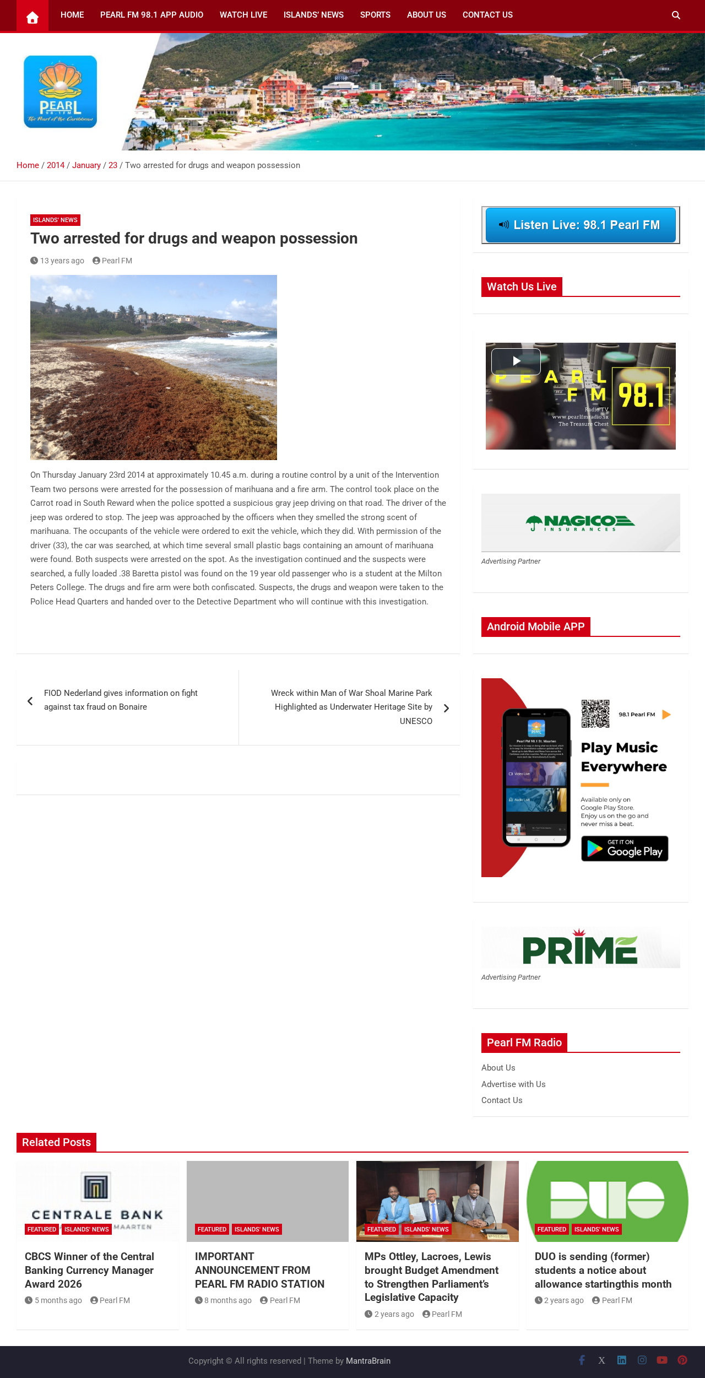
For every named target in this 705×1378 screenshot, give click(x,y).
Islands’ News (314, 15)
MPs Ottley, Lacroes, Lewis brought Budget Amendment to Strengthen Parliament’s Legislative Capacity (431, 1277)
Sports (375, 15)
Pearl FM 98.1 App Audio (151, 15)
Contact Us (488, 15)
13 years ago (62, 260)
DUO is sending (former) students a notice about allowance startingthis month (603, 1270)
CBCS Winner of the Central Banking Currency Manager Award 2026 (89, 1270)
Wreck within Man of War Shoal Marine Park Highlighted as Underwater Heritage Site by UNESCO (351, 707)
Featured (42, 1229)
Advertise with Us (513, 1084)
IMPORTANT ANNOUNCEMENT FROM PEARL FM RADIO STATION (259, 1270)
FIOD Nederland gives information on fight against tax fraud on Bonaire (121, 700)
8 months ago (228, 1300)
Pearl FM (117, 260)
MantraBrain (368, 1361)
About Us (426, 15)
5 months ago (58, 1300)
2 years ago (394, 1314)
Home (72, 15)
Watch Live (243, 15)
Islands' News (55, 220)
